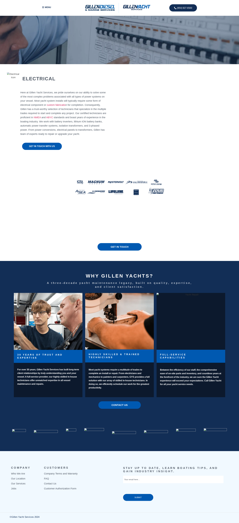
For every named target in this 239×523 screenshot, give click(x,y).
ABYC (49, 117)
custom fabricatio (56, 105)
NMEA (37, 117)
